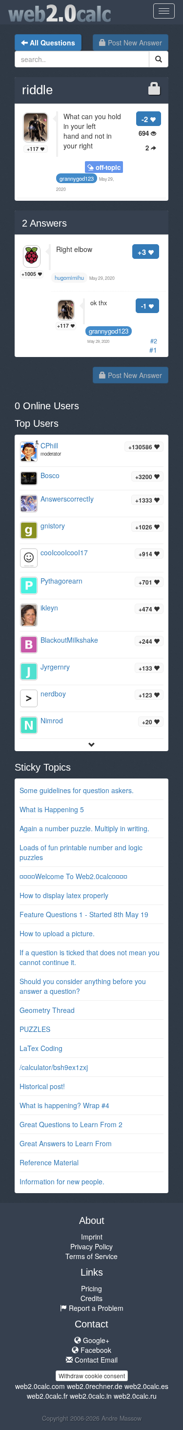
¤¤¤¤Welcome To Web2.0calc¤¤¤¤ (73, 876)
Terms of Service (91, 1256)
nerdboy (53, 693)
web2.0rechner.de (94, 1386)
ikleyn (49, 607)
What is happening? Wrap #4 (64, 1105)
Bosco (50, 475)
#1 (153, 350)
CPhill (49, 445)
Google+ (95, 1340)
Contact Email (95, 1360)
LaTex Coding (41, 1048)
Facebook (95, 1350)
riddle (37, 90)
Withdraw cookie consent (92, 1375)
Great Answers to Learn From (66, 1143)
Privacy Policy (91, 1246)
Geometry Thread (47, 1010)
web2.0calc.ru (135, 1396)
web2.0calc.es (146, 1386)
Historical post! (42, 1086)
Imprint (91, 1236)
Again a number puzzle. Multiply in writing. (84, 828)
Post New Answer (134, 42)
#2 (153, 340)
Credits (91, 1298)
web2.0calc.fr (47, 1396)
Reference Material (49, 1162)
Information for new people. (62, 1181)
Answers (44, 223)
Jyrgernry (55, 667)
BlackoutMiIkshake (69, 640)
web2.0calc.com (40, 1386)
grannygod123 (108, 331)
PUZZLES (35, 1029)
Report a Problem (95, 1308)
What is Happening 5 (52, 809)
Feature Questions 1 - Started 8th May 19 (84, 914)
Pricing (91, 1288)
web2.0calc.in (91, 1396)
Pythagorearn (61, 581)
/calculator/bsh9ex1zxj (54, 1067)
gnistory (53, 525)
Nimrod (52, 720)
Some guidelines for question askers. (77, 790)
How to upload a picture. (57, 933)
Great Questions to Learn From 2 (71, 1124)
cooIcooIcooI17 (64, 552)
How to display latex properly (64, 895)
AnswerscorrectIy (67, 499)
